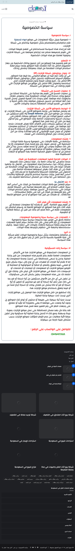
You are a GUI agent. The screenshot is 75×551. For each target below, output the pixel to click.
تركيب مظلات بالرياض (67, 479)
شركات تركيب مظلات (58, 482)
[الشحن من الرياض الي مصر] (68, 377)
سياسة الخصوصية (69, 351)
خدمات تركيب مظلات (9, 479)
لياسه (21, 482)
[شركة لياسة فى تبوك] (68, 386)
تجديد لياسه (24, 476)
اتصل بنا (71, 361)
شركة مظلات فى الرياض (57, 2)
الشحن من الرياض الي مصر (53, 375)
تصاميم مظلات (20, 479)
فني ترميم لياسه (37, 482)
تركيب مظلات (15, 476)
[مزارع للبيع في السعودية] (18, 455)
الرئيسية (42, 22)
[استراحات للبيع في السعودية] (56, 429)
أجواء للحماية (43, 547)
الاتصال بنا (59, 182)
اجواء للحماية (20, 40)
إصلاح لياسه (69, 476)
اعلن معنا (71, 358)
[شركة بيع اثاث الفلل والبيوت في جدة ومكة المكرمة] (56, 455)
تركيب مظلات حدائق (54, 479)
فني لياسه (28, 482)
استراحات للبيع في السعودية (61, 441)
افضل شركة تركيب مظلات (44, 476)
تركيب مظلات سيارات (40, 479)
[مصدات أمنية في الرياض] (68, 369)
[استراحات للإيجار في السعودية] (18, 429)
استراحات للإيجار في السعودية (23, 441)
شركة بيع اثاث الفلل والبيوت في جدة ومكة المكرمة (57, 468)
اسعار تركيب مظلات (59, 476)
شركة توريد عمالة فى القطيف (23, 415)
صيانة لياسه (47, 482)
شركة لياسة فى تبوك (55, 384)
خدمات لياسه (69, 482)
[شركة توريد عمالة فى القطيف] (18, 402)
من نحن (71, 355)
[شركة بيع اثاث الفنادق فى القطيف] (56, 402)
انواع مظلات (33, 476)
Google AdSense (35, 114)
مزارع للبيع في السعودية (25, 467)
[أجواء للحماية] (37, 8)
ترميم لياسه (30, 479)
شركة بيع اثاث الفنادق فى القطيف (58, 415)
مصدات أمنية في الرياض (54, 366)
